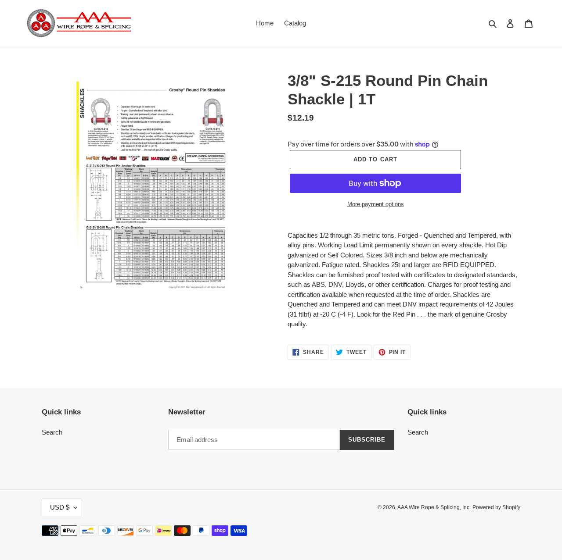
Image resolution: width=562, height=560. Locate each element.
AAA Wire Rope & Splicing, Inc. (434, 507)
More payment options (375, 204)
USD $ (59, 507)
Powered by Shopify (496, 507)
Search (52, 432)
